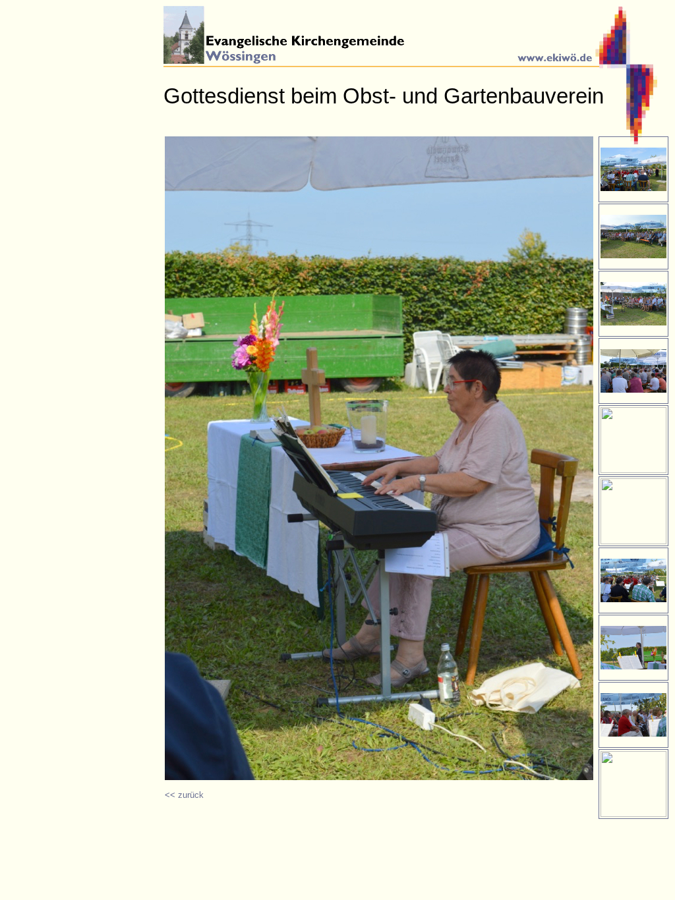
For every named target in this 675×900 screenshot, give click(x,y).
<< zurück (184, 795)
